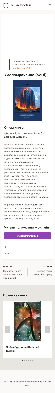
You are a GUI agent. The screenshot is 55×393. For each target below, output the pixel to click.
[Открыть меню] (49, 5)
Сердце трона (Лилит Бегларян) (42, 270)
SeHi (7, 254)
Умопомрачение (27, 235)
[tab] (22, 360)
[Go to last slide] (7, 329)
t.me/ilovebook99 (21, 68)
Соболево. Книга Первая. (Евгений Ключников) (12, 272)
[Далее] (47, 329)
